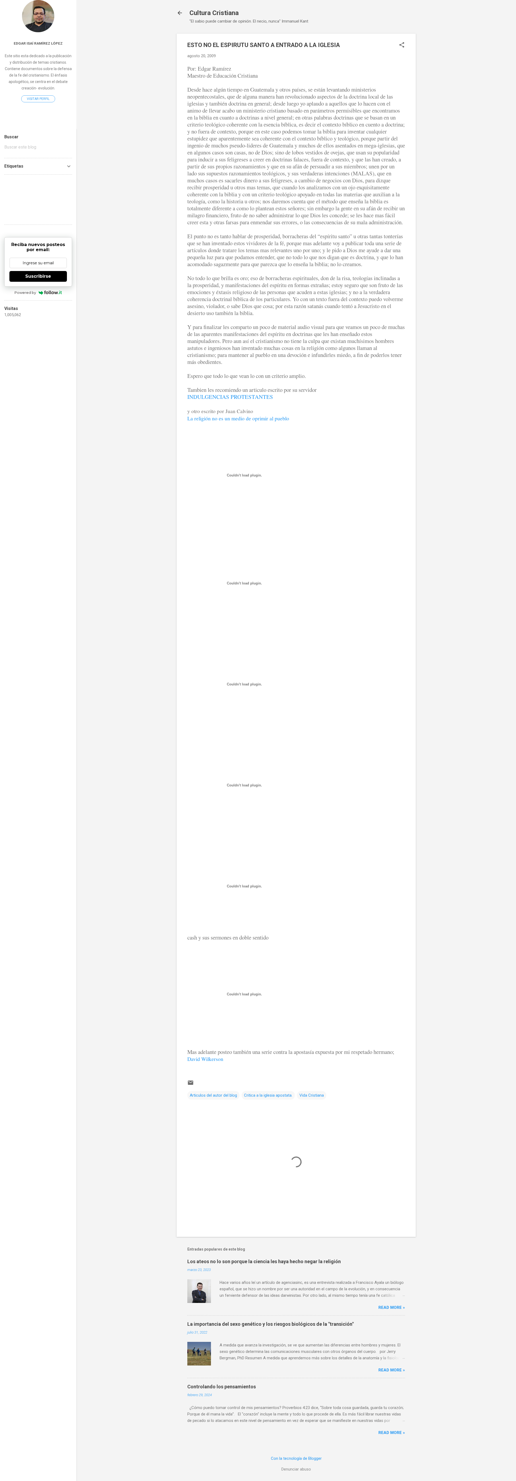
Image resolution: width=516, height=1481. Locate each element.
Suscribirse (38, 276)
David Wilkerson (205, 1058)
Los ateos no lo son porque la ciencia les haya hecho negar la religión (264, 1261)
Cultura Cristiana (214, 13)
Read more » (391, 1307)
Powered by (25, 292)
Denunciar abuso (296, 1469)
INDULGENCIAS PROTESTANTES (230, 396)
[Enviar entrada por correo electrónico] (190, 1084)
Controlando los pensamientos (221, 1386)
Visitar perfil (38, 99)
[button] (402, 45)
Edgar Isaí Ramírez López (38, 43)
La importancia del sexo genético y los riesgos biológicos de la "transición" (270, 1324)
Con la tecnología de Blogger (296, 1458)
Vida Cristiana (311, 1095)
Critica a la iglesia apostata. (268, 1095)
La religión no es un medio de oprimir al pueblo (238, 418)
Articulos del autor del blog (213, 1095)
